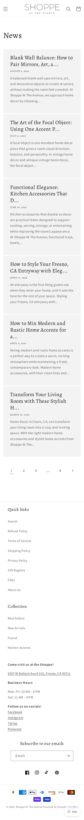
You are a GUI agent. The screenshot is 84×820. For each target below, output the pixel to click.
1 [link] (12, 470)
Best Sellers (16, 618)
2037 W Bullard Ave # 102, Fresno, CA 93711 (39, 673)
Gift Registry (16, 570)
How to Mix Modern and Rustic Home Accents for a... (38, 330)
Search (13, 521)
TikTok (12, 723)
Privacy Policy (17, 560)
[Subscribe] (68, 756)
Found (12, 638)
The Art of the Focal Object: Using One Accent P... (41, 126)
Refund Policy (18, 531)
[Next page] (72, 471)
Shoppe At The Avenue (29, 807)
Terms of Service (19, 541)
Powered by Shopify (55, 807)
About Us (14, 590)
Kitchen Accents (19, 648)
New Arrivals (16, 628)
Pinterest (14, 729)
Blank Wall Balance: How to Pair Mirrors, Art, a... (41, 61)
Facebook (15, 712)
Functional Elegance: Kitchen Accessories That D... (38, 194)
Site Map (73, 806)
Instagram (15, 717)
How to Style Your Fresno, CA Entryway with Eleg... (39, 267)
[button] (6, 9)
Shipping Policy (19, 551)
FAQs (11, 580)
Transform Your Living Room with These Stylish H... (38, 401)
